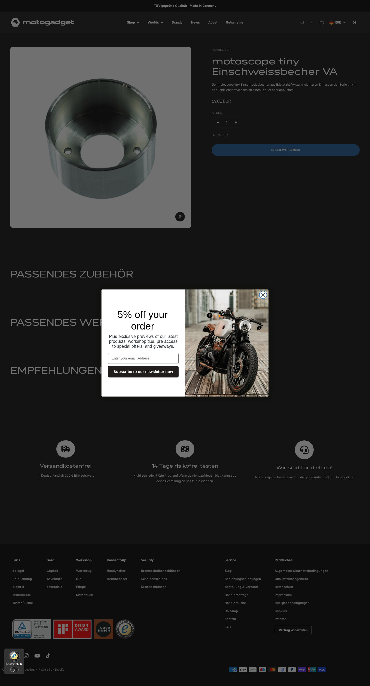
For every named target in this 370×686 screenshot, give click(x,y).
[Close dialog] (263, 295)
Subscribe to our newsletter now (143, 372)
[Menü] (21, 651)
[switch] (14, 669)
